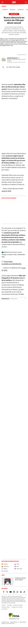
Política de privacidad (17, 605)
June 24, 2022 (6, 191)
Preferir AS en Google (14, 67)
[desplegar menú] (2, 2)
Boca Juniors (14, 298)
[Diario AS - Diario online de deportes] (14, 2)
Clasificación (21, 9)
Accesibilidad (4, 609)
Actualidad (4, 9)
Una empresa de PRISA (14, 615)
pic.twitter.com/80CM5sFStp (11, 264)
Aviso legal (9, 605)
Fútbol (4, 6)
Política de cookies (6, 607)
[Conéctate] (26, 2)
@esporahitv (8, 261)
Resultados (12, 9)
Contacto (4, 605)
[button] (3, 67)
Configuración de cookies (16, 607)
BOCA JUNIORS (14, 14)
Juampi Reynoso (12, 58)
